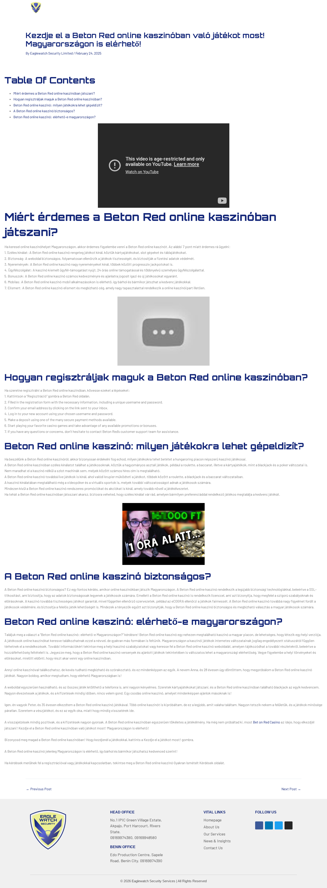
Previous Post (39, 789)
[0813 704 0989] (261, 7)
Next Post (291, 789)
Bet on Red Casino (266, 722)
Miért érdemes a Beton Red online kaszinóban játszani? (54, 93)
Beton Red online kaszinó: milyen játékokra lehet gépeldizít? (57, 105)
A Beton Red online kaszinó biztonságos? (44, 111)
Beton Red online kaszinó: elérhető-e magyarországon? (54, 117)
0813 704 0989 (280, 7)
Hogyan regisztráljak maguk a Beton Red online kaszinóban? (57, 99)
